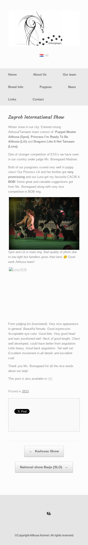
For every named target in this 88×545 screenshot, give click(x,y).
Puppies (46, 87)
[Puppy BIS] (44, 223)
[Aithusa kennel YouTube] (49, 513)
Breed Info (15, 87)
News (72, 87)
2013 (25, 391)
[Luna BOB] (44, 293)
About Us (39, 74)
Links (12, 99)
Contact (38, 99)
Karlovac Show (44, 451)
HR (46, 55)
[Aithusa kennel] (44, 28)
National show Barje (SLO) (44, 467)
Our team (69, 74)
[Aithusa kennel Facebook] (47, 513)
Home (12, 74)
